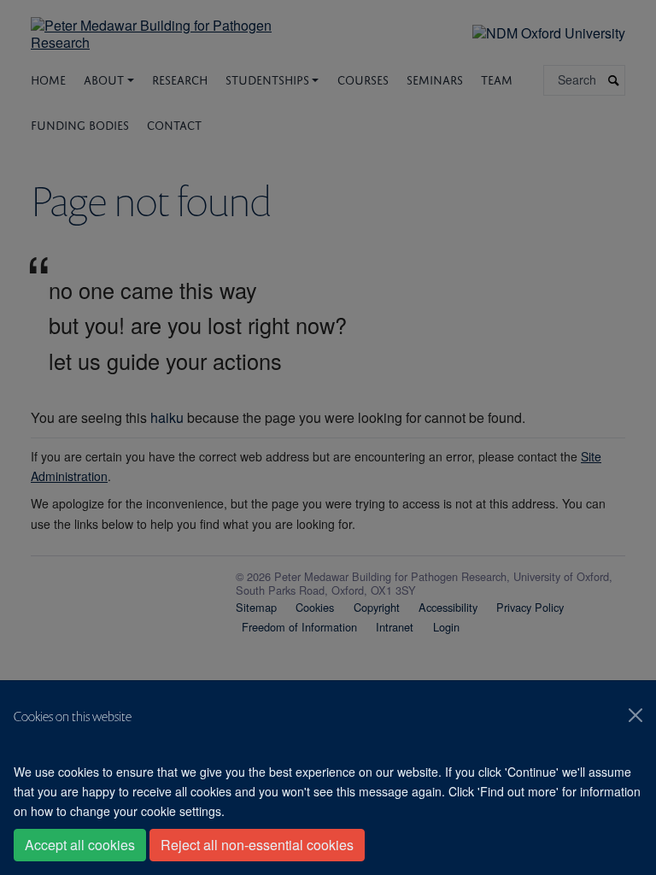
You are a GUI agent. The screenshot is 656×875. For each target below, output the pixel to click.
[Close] (635, 715)
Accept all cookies (80, 844)
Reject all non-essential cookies (257, 844)
